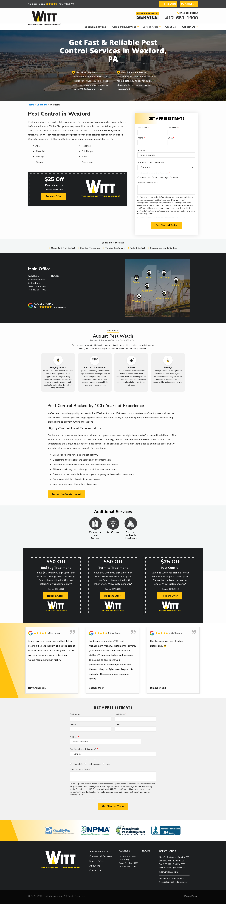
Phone (140, 138)
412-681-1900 (181, 18)
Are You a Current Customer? (150, 162)
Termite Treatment (115, 248)
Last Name (173, 127)
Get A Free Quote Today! (66, 494)
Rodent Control (137, 248)
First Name (142, 127)
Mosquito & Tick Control (63, 248)
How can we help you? (147, 182)
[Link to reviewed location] (51, 633)
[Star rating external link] (70, 3)
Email (170, 138)
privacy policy (179, 217)
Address (141, 150)
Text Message (161, 177)
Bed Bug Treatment (90, 248)
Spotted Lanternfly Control (163, 248)
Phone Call (145, 177)
